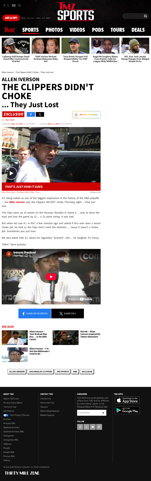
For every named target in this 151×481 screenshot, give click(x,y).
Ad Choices (8, 411)
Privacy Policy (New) (12, 403)
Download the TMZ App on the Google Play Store (127, 410)
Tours (118, 30)
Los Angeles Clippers (40, 371)
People (6, 448)
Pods (98, 30)
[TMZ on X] (9, 5)
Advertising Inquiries (49, 411)
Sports (30, 30)
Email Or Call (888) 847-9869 (35, 18)
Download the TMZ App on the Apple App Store (127, 400)
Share (36, 313)
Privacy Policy (83, 406)
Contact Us (45, 398)
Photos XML (9, 456)
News (9, 30)
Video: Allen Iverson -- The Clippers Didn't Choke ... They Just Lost (21, 192)
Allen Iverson (16, 371)
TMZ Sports (62, 371)
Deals (138, 30)
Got (11, 18)
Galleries (7, 444)
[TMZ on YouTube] (93, 427)
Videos (77, 30)
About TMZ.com (11, 398)
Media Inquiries (47, 415)
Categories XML (10, 440)
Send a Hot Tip (47, 403)
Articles (7, 419)
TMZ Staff (9, 120)
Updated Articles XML (13, 431)
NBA (75, 371)
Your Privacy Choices (19, 415)
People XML (8, 452)
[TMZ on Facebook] (4, 5)
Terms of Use (9, 407)
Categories (8, 436)
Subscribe (103, 413)
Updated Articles (11, 427)
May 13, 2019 (54, 123)
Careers (44, 407)
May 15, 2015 (17, 123)
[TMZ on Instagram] (19, 5)
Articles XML (9, 423)
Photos (54, 30)
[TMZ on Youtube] (14, 5)
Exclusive (87, 371)
